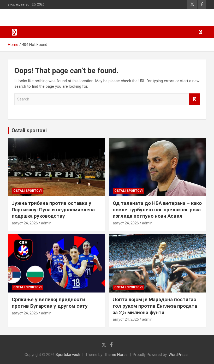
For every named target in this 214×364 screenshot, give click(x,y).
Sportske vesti (68, 354)
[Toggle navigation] (14, 32)
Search (194, 99)
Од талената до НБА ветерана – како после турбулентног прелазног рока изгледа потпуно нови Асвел (157, 209)
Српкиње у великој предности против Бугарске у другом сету (50, 302)
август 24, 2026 (25, 223)
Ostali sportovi (29, 130)
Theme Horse (116, 354)
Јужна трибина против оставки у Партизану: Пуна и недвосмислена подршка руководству (53, 209)
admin (46, 223)
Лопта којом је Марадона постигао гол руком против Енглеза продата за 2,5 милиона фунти (155, 305)
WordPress (178, 354)
